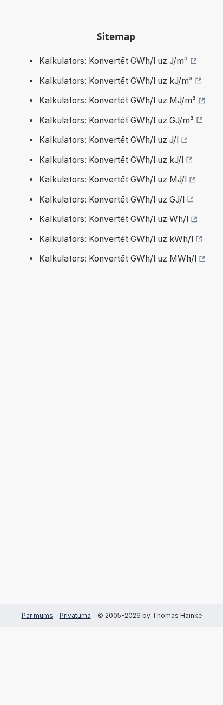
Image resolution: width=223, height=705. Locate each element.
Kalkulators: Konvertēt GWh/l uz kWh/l (116, 239)
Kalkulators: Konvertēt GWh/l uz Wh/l (113, 219)
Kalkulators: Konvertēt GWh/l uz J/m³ (113, 61)
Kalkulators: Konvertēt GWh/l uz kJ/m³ (116, 81)
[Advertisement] (111, 450)
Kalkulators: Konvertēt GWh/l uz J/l (109, 140)
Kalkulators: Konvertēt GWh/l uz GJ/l (112, 199)
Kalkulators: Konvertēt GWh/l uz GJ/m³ (116, 120)
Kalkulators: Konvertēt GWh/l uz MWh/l (117, 258)
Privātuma (75, 615)
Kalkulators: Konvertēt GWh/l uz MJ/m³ (117, 100)
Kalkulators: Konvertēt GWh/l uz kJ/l (111, 160)
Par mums (37, 615)
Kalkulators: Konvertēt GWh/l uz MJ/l (113, 179)
